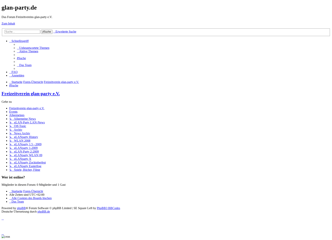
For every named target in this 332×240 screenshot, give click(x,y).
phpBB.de (43, 211)
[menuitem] (33, 47)
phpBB (21, 208)
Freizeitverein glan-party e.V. (31, 93)
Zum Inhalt (8, 23)
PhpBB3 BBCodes (108, 208)
